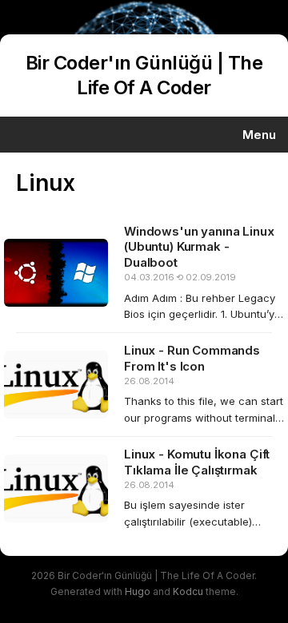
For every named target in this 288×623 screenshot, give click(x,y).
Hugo (137, 591)
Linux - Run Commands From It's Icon (192, 358)
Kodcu (188, 591)
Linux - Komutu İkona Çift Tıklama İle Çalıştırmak (197, 462)
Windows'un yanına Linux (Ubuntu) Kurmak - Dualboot (199, 247)
